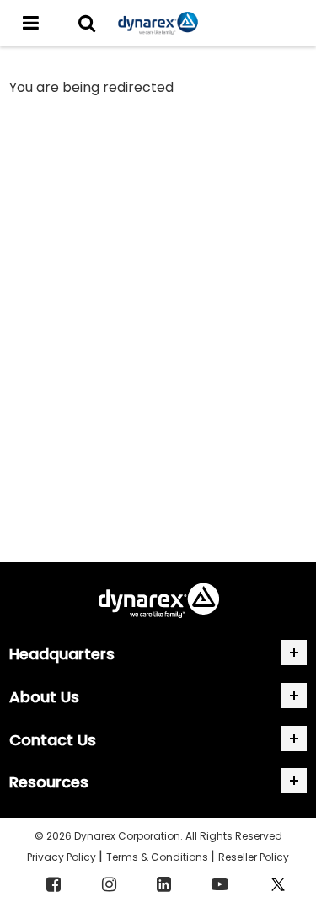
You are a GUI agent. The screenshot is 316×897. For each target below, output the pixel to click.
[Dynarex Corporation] (158, 23)
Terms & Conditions (158, 857)
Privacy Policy (63, 857)
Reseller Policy (253, 857)
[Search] (87, 22)
